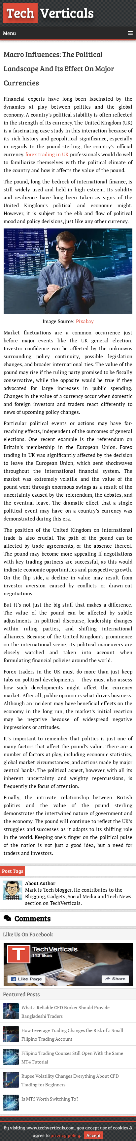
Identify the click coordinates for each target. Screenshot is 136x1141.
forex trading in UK (47, 154)
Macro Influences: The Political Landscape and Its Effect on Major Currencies (59, 68)
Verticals (50, 12)
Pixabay (85, 321)
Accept (93, 1135)
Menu (9, 32)
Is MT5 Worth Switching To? (50, 1099)
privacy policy (65, 1135)
